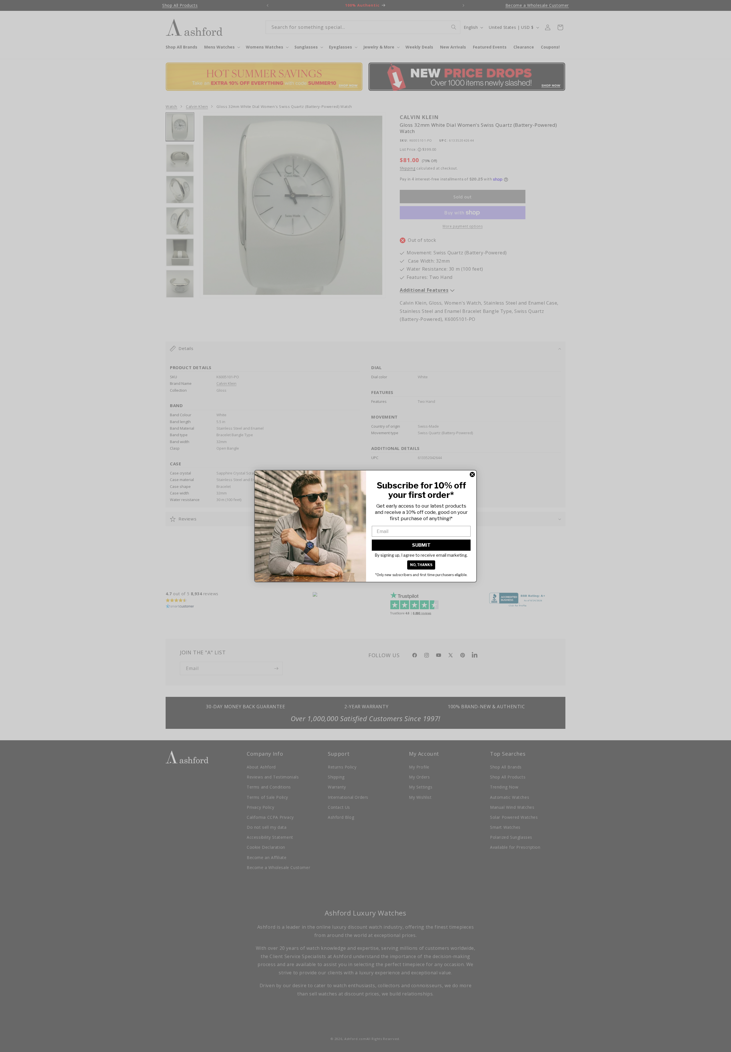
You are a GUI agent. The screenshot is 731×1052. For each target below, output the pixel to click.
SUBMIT (421, 545)
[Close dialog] (472, 474)
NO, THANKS (421, 565)
